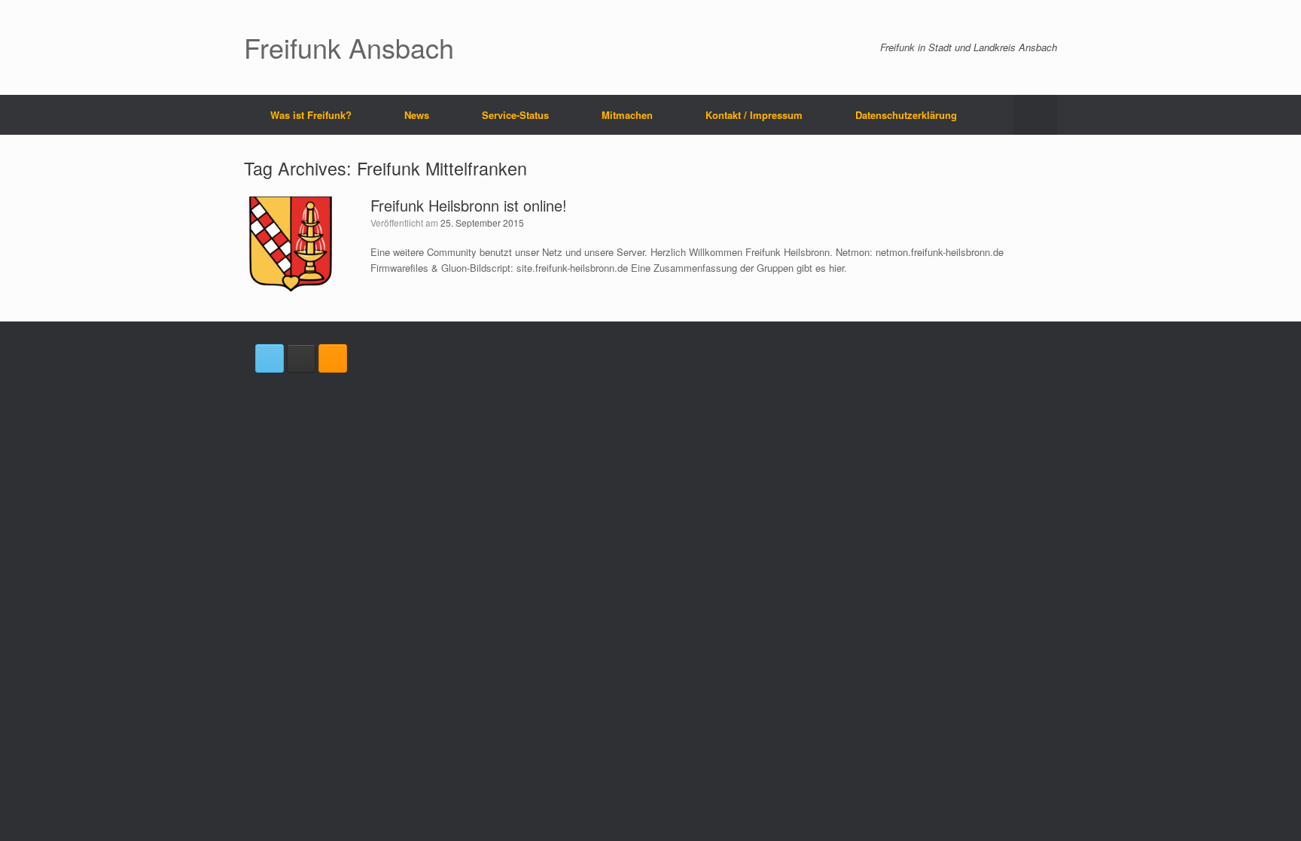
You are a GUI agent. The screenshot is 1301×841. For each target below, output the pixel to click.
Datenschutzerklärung (906, 115)
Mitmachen (627, 115)
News (416, 115)
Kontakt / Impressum (754, 115)
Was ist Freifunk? (311, 115)
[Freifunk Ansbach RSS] (332, 358)
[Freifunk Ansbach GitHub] (301, 358)
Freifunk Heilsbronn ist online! (468, 205)
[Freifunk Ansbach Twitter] (269, 358)
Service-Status (515, 115)
